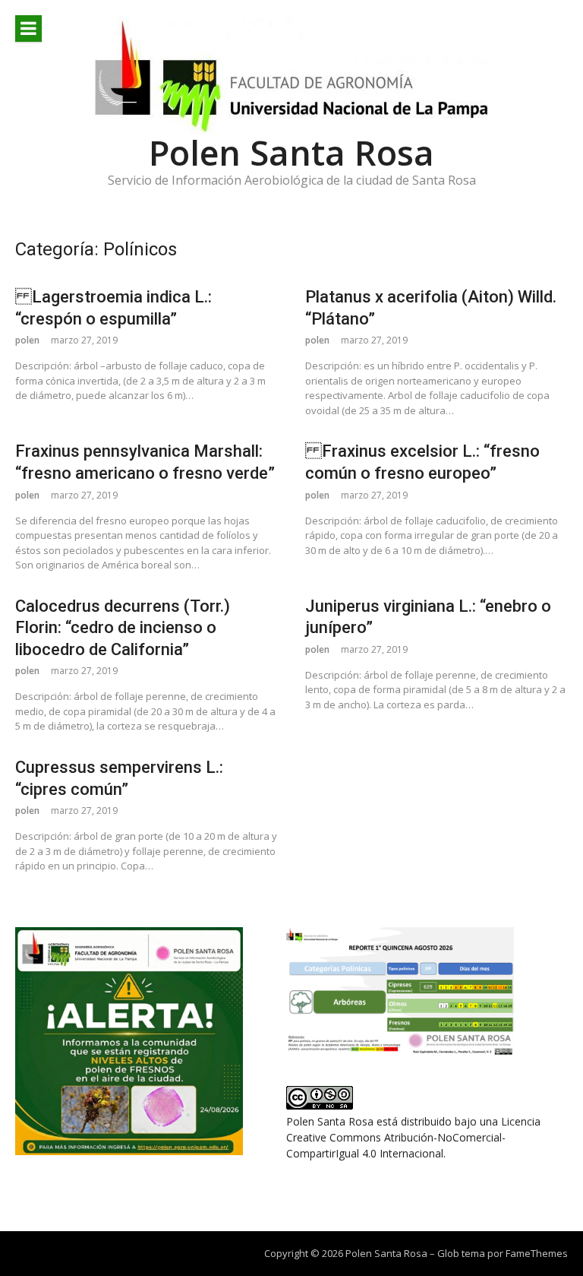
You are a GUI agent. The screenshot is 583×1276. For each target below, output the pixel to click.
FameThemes (537, 1253)
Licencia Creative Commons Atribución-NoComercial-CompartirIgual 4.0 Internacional (413, 1137)
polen (27, 340)
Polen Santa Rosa (291, 152)
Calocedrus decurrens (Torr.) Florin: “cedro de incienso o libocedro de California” (122, 628)
